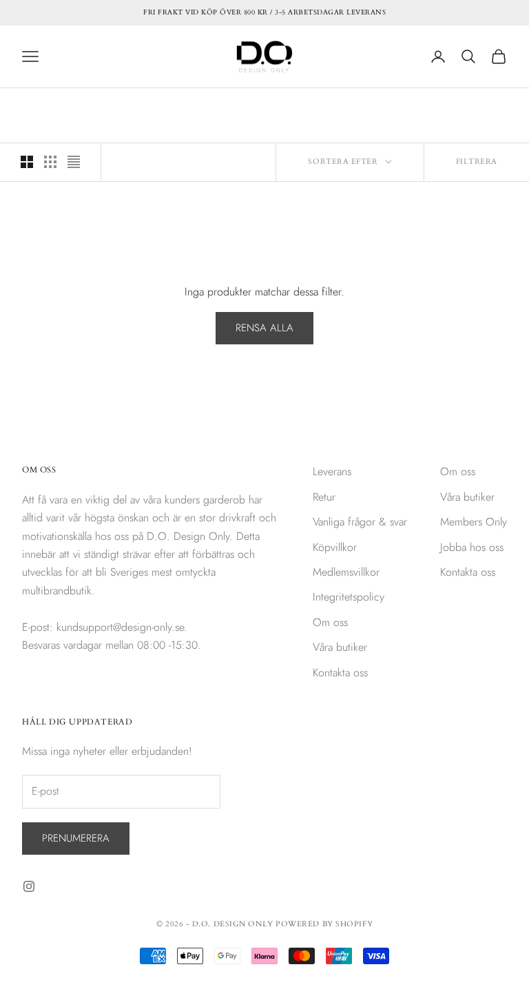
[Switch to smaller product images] (50, 161)
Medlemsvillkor (346, 572)
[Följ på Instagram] (29, 886)
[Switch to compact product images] (74, 161)
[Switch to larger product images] (27, 161)
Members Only (473, 522)
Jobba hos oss (472, 547)
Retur (324, 497)
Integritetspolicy (348, 597)
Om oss (330, 622)
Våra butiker (340, 647)
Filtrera (476, 161)
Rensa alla (264, 327)
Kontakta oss (340, 672)
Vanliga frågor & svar (360, 522)
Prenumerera (76, 838)
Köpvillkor (335, 547)
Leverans (332, 471)
